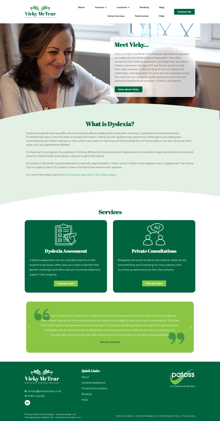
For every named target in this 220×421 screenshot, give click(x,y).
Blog (161, 7)
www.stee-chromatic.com (68, 417)
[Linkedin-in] (27, 402)
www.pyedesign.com (66, 414)
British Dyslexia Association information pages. (89, 174)
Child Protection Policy (169, 416)
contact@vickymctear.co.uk (44, 391)
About (81, 7)
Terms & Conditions (125, 416)
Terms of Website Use (146, 416)
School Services (116, 16)
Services (99, 7)
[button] (29, 327)
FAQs (161, 16)
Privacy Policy (188, 416)
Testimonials (141, 16)
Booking (144, 7)
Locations (122, 7)
